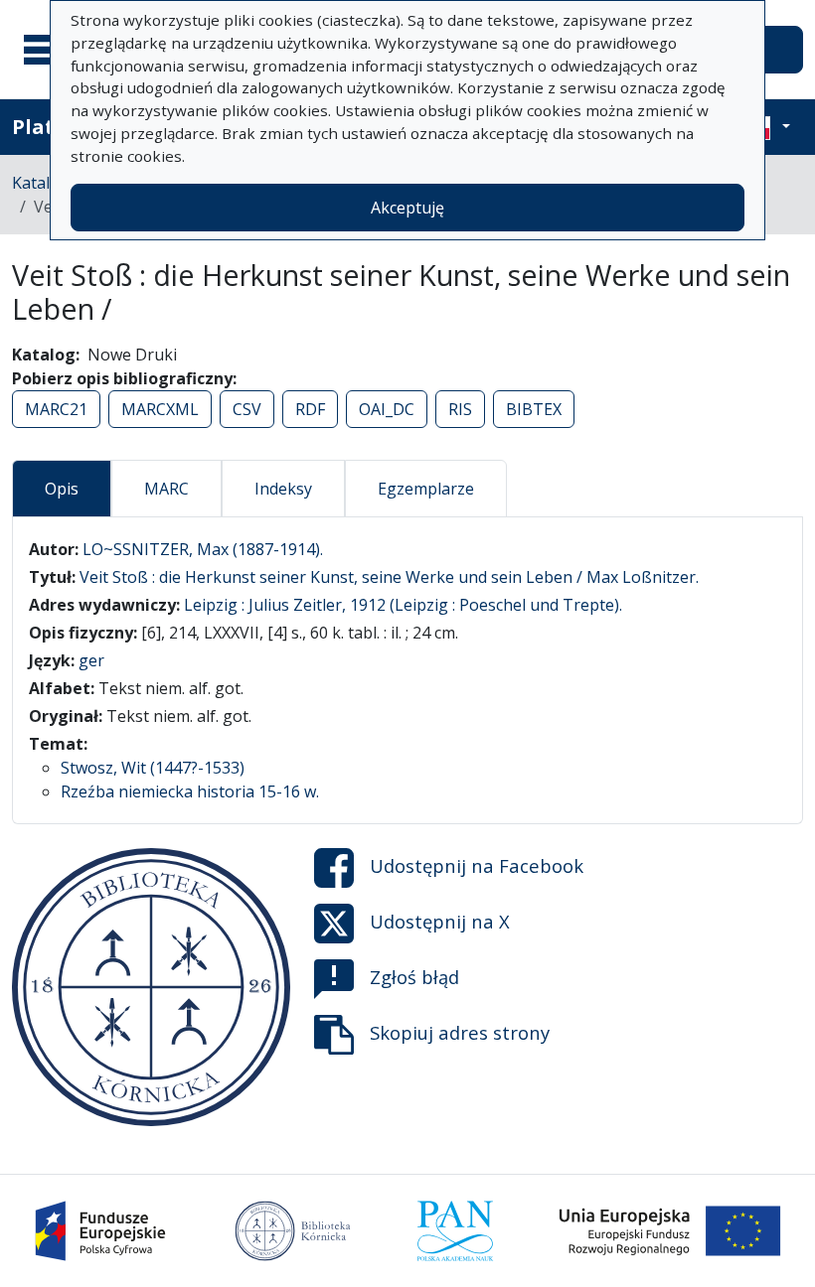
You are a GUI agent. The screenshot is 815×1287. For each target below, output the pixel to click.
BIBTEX (534, 409)
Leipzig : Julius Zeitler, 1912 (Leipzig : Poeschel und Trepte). (403, 605)
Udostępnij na (476, 864)
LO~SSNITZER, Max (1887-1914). (202, 549)
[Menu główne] (48, 49)
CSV (247, 409)
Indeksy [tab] (283, 489)
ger (91, 660)
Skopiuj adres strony (460, 1031)
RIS (460, 409)
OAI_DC (386, 409)
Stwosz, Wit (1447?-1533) (152, 768)
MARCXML (160, 409)
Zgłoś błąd (414, 975)
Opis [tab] (62, 489)
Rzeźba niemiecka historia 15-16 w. (190, 791)
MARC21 (56, 409)
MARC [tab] (166, 489)
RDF (310, 409)
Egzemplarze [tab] (426, 489)
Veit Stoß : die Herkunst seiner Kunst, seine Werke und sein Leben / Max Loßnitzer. (389, 577)
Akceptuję (407, 207)
